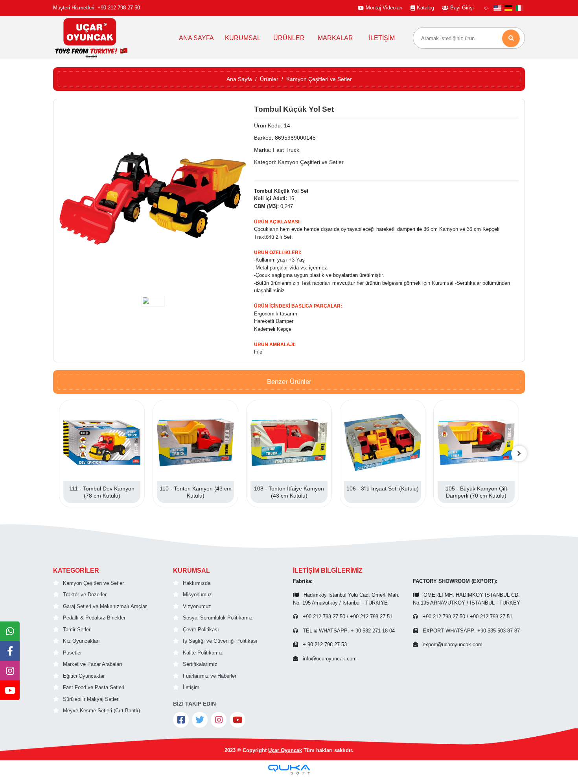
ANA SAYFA (196, 38)
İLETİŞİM (382, 38)
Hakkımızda (196, 583)
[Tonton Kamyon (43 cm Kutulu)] (195, 442)
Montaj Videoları (384, 8)
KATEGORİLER (76, 570)
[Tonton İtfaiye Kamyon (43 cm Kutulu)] (289, 442)
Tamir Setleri (77, 629)
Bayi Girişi (462, 8)
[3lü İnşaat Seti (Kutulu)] (382, 442)
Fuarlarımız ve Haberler (209, 676)
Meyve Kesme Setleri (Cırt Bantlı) (101, 710)
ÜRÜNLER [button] (289, 38)
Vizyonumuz (197, 606)
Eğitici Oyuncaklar (84, 676)
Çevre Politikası (201, 629)
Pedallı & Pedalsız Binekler (94, 618)
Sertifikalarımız (200, 664)
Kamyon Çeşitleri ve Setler (93, 583)
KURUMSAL (191, 570)
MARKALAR (335, 38)
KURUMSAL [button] (243, 38)
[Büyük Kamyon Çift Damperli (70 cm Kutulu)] (476, 442)
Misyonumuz (197, 594)
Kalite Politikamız (203, 653)
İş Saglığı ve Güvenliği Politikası (220, 641)
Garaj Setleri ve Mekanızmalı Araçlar (105, 606)
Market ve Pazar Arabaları (92, 664)
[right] (519, 453)
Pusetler (72, 653)
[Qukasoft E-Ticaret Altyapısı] (289, 769)
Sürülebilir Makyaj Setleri (91, 699)
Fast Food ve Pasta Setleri (93, 687)
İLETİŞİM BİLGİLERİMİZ (328, 570)
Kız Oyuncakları (81, 641)
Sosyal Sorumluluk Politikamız (218, 618)
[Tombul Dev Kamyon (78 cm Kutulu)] (101, 442)
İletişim (191, 687)
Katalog (425, 8)
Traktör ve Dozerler (85, 594)
